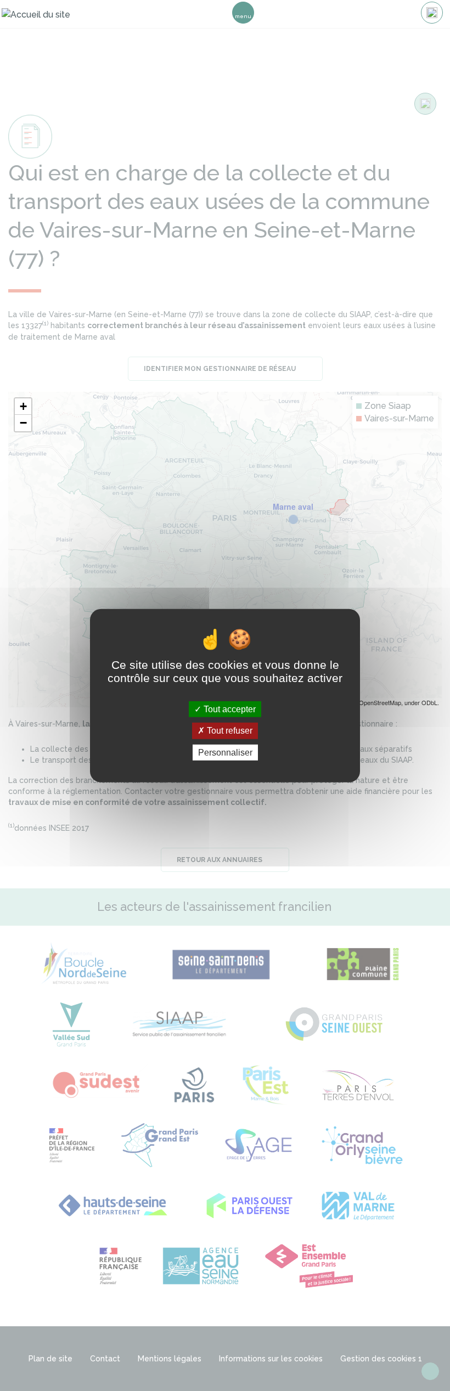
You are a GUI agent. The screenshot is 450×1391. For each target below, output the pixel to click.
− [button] (23, 423)
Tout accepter (228, 709)
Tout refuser (228, 730)
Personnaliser (225, 752)
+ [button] (23, 406)
